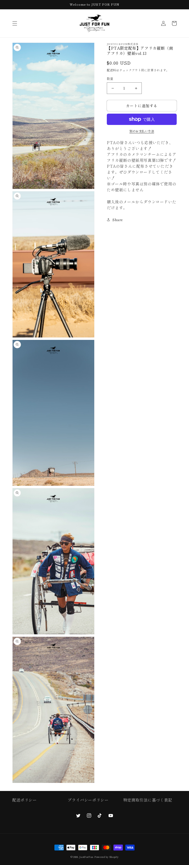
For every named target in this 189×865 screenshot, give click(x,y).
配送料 (111, 70)
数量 (110, 78)
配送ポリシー (24, 800)
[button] (14, 23)
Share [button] (117, 219)
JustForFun (86, 857)
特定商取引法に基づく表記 (147, 800)
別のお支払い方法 (141, 131)
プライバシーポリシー (88, 800)
